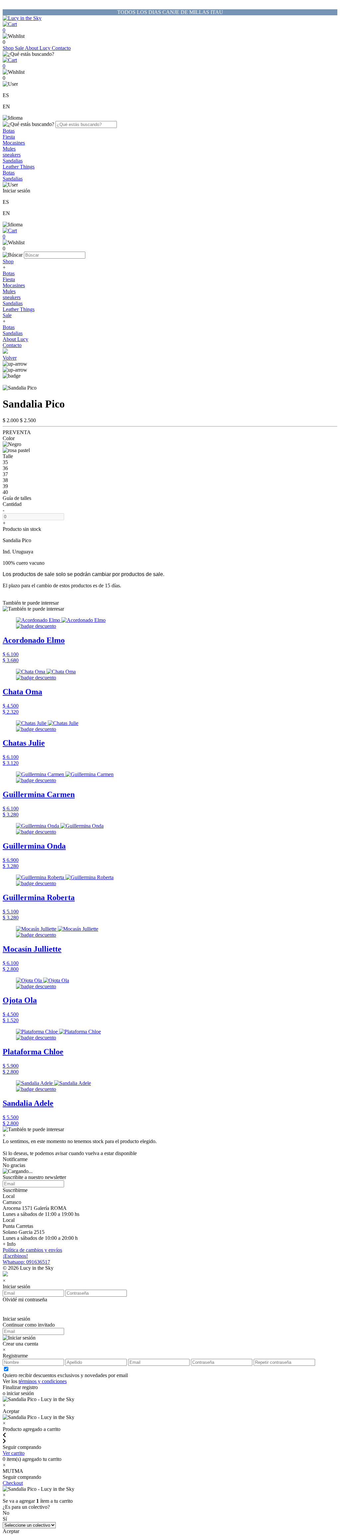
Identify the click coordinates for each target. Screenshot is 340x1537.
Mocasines (14, 143)
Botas (9, 131)
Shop (9, 48)
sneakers (12, 155)
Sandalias (13, 161)
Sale (20, 48)
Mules (9, 149)
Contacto (61, 48)
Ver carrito (14, 1453)
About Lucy (38, 48)
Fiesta (9, 137)
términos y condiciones (43, 1381)
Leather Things (19, 167)
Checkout (13, 1483)
